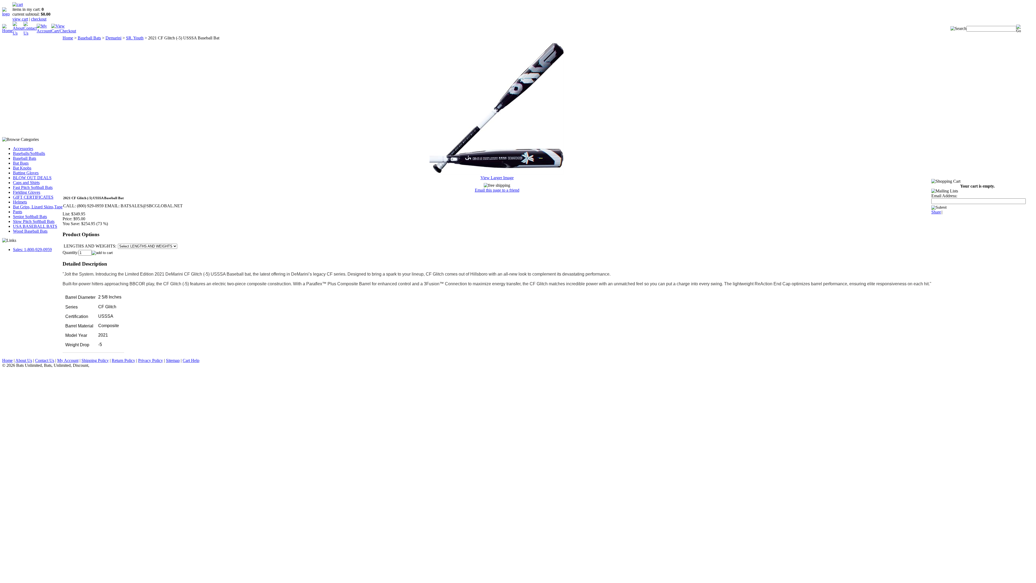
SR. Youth (135, 38)
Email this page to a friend (497, 190)
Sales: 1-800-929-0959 (32, 249)
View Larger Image (497, 177)
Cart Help (191, 360)
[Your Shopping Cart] (17, 4)
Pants (17, 211)
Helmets (20, 202)
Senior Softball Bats (30, 216)
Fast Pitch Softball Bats (33, 187)
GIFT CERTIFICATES (33, 197)
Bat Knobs (22, 168)
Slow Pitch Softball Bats (33, 221)
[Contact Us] (30, 33)
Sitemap (173, 360)
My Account (68, 360)
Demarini (113, 38)
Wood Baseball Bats (30, 231)
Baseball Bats (24, 158)
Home (68, 38)
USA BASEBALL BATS (35, 226)
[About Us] (18, 33)
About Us (23, 360)
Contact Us (44, 360)
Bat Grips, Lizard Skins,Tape (38, 207)
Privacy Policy (150, 360)
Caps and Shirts (26, 182)
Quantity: (71, 252)
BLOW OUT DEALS (32, 177)
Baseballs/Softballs (29, 153)
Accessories (23, 148)
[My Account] (44, 31)
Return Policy (123, 360)
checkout (38, 19)
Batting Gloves (26, 173)
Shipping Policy (95, 360)
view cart (20, 19)
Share (936, 212)
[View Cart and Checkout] (63, 31)
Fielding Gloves (26, 192)
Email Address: (944, 196)
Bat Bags (21, 163)
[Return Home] (7, 14)
